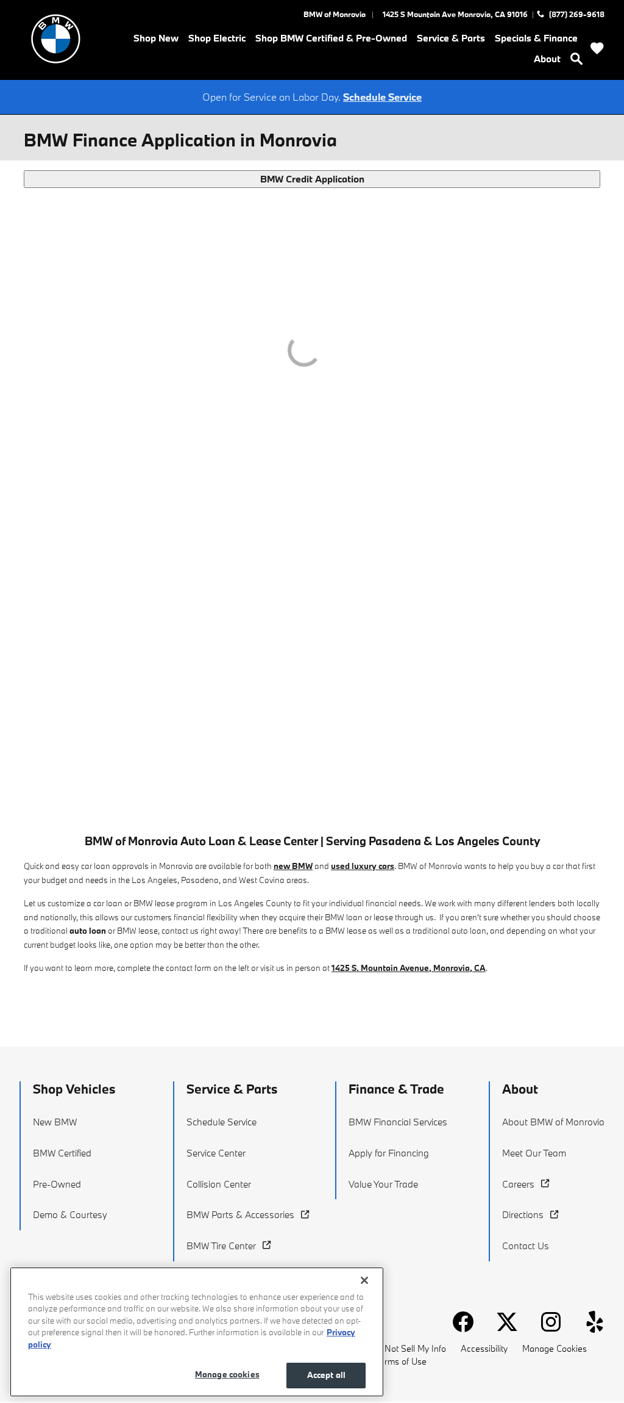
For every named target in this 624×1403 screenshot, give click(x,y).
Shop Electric (217, 38)
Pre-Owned (57, 1184)
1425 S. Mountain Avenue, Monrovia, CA (409, 967)
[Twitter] (502, 1317)
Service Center (216, 1153)
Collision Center (218, 1184)
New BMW (55, 1122)
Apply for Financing (389, 1153)
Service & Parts (451, 38)
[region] (197, 1332)
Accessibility (484, 1348)
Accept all (326, 1374)
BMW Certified (62, 1153)
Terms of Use (401, 1361)
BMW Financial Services (398, 1122)
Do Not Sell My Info (408, 1348)
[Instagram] (546, 1317)
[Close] (364, 1280)
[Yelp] (589, 1317)
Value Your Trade (383, 1184)
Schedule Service (382, 96)
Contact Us (525, 1245)
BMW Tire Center (221, 1245)
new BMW (293, 865)
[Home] (56, 39)
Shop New (156, 38)
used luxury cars (362, 865)
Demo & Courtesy (70, 1214)
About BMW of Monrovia (553, 1122)
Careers (518, 1184)
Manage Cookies (554, 1348)
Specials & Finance (536, 38)
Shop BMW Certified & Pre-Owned (331, 38)
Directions (523, 1214)
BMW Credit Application (312, 179)
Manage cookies (227, 1374)
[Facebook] (458, 1317)
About (547, 58)
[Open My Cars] (597, 49)
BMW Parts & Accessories (240, 1214)
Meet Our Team (534, 1153)
